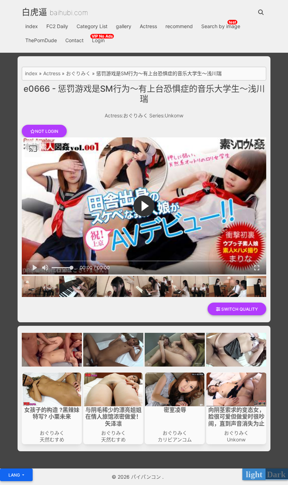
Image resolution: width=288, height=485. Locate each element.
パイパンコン (146, 477)
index (31, 26)
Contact (74, 40)
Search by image (220, 26)
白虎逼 (34, 12)
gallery (123, 26)
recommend (179, 26)
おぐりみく (78, 73)
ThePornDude (41, 40)
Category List (92, 26)
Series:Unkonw (166, 115)
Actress (148, 26)
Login (98, 40)
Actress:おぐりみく (126, 115)
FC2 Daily (57, 26)
